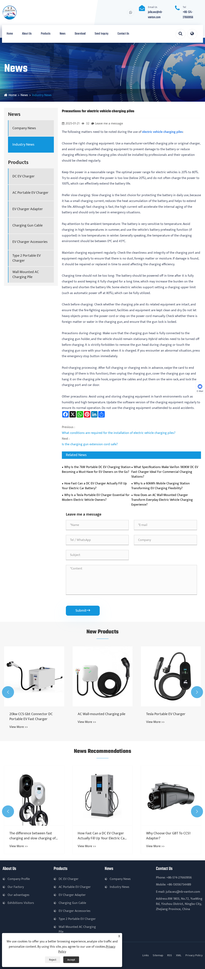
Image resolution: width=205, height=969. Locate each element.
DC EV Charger (23, 176)
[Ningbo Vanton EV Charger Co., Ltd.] (24, 12)
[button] (8, 692)
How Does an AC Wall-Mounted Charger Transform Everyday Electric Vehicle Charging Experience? (162, 500)
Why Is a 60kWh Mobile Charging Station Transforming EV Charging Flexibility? (160, 486)
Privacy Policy (194, 955)
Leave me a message (109, 123)
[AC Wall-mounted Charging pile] (102, 676)
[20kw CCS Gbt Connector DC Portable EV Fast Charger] (34, 676)
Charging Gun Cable (27, 225)
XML (178, 955)
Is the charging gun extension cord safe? (90, 444)
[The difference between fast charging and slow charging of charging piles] (34, 796)
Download (80, 33)
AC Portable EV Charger (30, 192)
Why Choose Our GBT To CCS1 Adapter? (168, 836)
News (63, 33)
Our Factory (16, 887)
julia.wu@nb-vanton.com (155, 15)
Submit (82, 611)
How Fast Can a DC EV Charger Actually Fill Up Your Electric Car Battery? (94, 486)
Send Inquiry (101, 33)
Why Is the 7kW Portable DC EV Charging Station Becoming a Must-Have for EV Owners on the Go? (96, 469)
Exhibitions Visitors (21, 903)
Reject (52, 959)
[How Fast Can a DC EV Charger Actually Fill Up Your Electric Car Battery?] (102, 796)
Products (45, 33)
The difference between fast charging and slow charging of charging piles (32, 836)
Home (10, 33)
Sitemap (158, 955)
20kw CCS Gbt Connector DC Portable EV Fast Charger (31, 717)
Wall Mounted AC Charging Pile (25, 275)
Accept (71, 959)
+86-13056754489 (179, 884)
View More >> (18, 727)
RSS (169, 955)
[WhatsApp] (130, 12)
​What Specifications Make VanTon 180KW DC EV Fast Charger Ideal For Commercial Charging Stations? (164, 472)
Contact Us (123, 33)
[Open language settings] (192, 34)
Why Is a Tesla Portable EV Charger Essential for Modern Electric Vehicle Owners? (96, 497)
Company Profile (19, 879)
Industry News (42, 95)
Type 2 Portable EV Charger (26, 258)
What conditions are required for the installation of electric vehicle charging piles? (118, 433)
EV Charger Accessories (29, 242)
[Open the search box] (181, 34)
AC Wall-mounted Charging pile (101, 714)
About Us (27, 33)
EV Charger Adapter (27, 209)
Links (145, 955)
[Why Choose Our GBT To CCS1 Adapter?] (171, 796)
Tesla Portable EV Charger (165, 714)
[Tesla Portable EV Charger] (171, 676)
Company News (24, 128)
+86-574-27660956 (188, 15)
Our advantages (18, 895)
